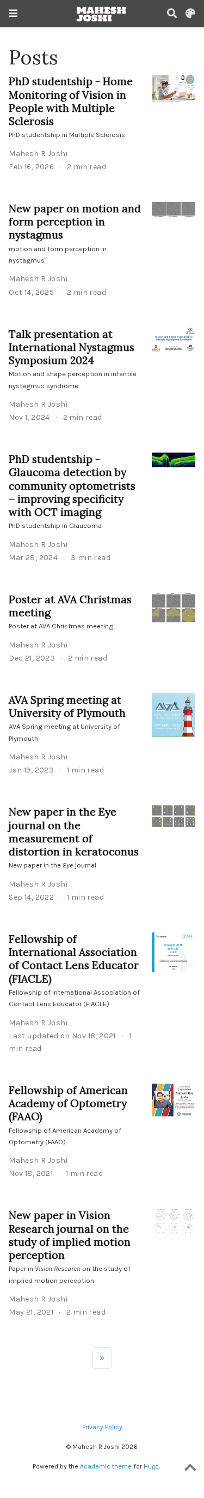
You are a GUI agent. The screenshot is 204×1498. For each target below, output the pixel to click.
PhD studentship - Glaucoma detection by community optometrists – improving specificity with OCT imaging (72, 485)
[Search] (172, 14)
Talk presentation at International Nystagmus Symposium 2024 (71, 347)
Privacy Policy (102, 1427)
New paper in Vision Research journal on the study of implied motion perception (70, 1235)
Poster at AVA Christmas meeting (70, 605)
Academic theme (106, 1466)
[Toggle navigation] (13, 13)
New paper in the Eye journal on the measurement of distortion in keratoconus (74, 831)
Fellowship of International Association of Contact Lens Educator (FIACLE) (74, 958)
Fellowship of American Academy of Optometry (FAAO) (68, 1103)
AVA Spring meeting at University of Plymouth (67, 706)
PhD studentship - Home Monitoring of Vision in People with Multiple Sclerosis (71, 101)
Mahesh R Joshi (38, 153)
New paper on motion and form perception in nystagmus (75, 221)
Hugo (151, 1466)
